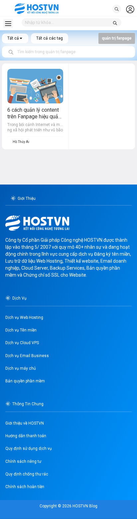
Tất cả (13, 38)
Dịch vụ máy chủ (20, 368)
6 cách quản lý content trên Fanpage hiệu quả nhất (33, 117)
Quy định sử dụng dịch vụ (28, 448)
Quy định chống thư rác (26, 474)
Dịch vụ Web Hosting (24, 317)
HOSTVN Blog (84, 506)
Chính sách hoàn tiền (24, 486)
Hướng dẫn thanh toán (25, 436)
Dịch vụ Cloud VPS (22, 342)
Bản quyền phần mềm (25, 381)
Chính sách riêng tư (23, 461)
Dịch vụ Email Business (27, 355)
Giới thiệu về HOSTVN (24, 423)
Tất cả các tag (49, 38)
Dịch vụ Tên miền (21, 330)
